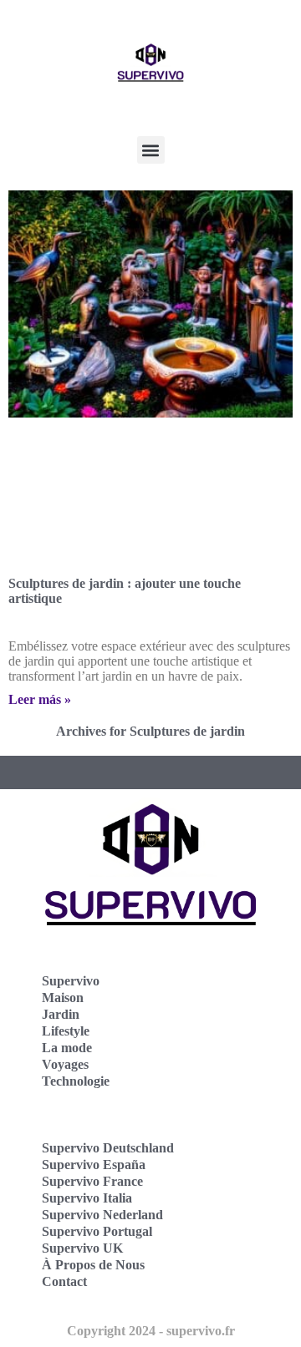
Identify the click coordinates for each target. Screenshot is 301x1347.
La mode (67, 1048)
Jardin (60, 1014)
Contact (64, 1281)
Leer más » (39, 699)
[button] (151, 150)
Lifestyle (65, 1031)
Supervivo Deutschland (108, 1148)
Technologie (76, 1081)
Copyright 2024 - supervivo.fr (151, 1331)
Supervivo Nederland (102, 1215)
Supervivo (70, 981)
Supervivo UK (82, 1248)
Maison (63, 997)
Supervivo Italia (87, 1198)
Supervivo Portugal (97, 1231)
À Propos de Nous (93, 1265)
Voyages (65, 1064)
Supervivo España (93, 1164)
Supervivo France (92, 1181)
